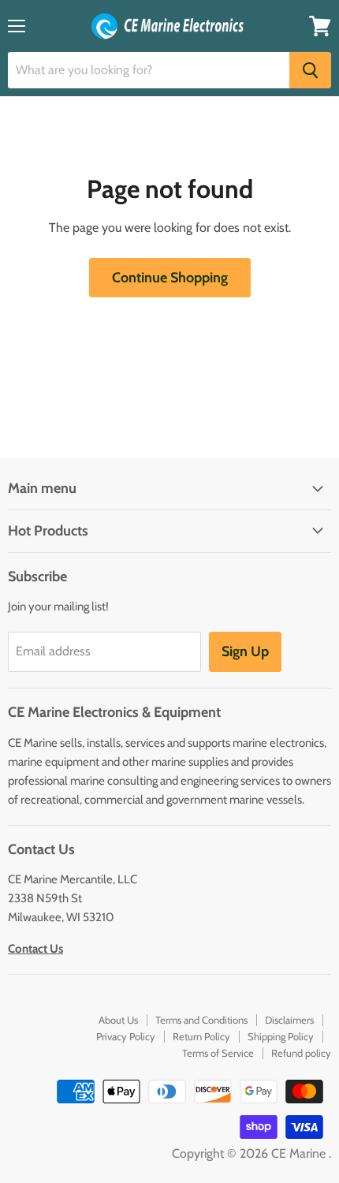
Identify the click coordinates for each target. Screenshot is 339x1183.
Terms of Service (218, 1053)
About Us (118, 1019)
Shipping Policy (281, 1036)
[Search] (310, 70)
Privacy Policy (125, 1036)
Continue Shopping (170, 277)
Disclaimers (289, 1019)
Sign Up (245, 651)
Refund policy (301, 1053)
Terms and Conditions (201, 1019)
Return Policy (201, 1036)
